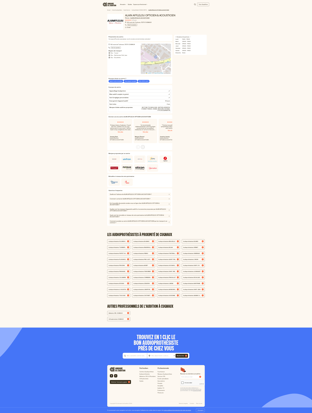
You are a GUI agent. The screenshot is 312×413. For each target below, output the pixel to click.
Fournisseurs (161, 371)
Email (128, 27)
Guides (130, 4)
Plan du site (199, 403)
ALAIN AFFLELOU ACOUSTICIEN (139, 18)
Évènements (161, 390)
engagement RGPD (197, 390)
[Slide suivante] (143, 147)
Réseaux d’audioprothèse (165, 374)
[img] (130, 20)
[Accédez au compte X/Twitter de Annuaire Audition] (115, 375)
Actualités (160, 386)
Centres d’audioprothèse (146, 371)
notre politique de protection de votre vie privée (177, 410)
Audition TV (161, 388)
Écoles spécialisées (163, 378)
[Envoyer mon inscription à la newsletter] (200, 377)
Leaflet (149, 73)
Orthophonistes (143, 378)
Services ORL (161, 376)
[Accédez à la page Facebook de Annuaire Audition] (111, 375)
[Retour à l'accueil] (120, 369)
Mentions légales (183, 403)
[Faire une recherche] (195, 4)
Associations (161, 381)
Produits (160, 383)
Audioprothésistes (144, 374)
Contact (192, 403)
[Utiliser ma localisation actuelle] (174, 355)
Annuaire (122, 4)
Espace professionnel (139, 4)
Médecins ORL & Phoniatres (147, 376)
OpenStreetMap (158, 73)
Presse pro (161, 393)
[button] (155, 57)
